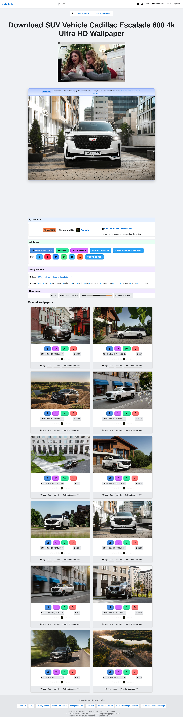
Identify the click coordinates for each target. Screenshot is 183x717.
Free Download (43, 250)
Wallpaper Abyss (84, 13)
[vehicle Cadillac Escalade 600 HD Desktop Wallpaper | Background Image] (122, 667)
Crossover (94, 283)
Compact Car (106, 283)
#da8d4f (109, 295)
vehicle (47, 277)
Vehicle (57, 366)
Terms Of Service (59, 706)
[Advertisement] (91, 198)
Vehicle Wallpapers (103, 13)
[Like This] (126, 478)
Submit (146, 4)
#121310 (96, 295)
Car (40, 283)
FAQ (31, 706)
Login (168, 4)
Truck (133, 283)
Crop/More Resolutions (128, 250)
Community (159, 4)
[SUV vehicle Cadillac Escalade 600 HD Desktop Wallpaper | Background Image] (122, 343)
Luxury (46, 283)
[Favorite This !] (117, 348)
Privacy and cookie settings (153, 706)
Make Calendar (100, 250)
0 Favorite (80, 250)
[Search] (85, 4)
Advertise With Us (105, 706)
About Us (22, 706)
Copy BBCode (94, 257)
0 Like (63, 250)
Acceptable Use (76, 706)
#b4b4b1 (90, 295)
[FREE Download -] (109, 348)
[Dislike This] (135, 348)
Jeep (74, 283)
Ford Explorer (56, 283)
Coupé (116, 283)
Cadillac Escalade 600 (62, 277)
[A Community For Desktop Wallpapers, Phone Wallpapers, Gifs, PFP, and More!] (73, 13)
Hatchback (125, 283)
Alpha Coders (8, 4)
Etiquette (90, 706)
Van (87, 283)
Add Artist (49, 230)
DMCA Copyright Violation (127, 706)
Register (176, 4)
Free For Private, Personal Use (118, 229)
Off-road (67, 283)
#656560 (103, 295)
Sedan (81, 283)
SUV (40, 277)
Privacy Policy (43, 706)
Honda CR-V (142, 283)
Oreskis (85, 230)
